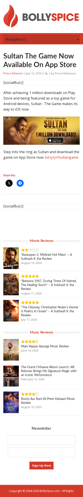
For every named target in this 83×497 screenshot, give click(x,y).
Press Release (13, 73)
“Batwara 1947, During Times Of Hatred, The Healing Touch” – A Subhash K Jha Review (49, 285)
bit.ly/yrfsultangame (61, 157)
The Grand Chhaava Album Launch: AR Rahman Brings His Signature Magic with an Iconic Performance (49, 371)
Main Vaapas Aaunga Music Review (45, 346)
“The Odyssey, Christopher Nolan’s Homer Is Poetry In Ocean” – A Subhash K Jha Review (49, 311)
